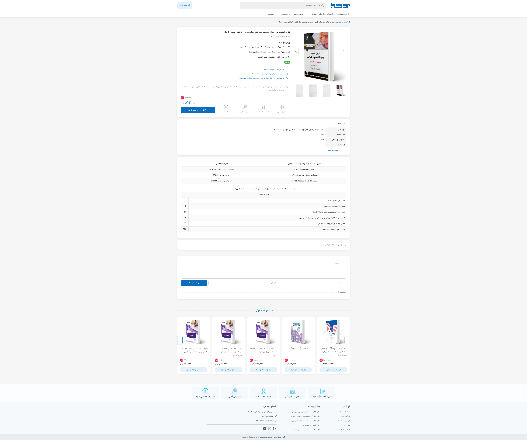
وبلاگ (329, 14)
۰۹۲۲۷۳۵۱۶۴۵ (268, 416)
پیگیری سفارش (317, 14)
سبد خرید (183, 5)
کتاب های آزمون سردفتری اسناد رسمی (305, 416)
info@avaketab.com (265, 420)
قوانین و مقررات (344, 420)
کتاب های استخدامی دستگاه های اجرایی (305, 420)
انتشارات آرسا (336, 22)
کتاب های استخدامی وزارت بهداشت (307, 429)
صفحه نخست (342, 14)
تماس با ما (345, 429)
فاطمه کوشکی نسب (328, 244)
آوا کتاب (347, 22)
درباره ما (347, 425)
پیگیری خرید (345, 416)
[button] (343, 51)
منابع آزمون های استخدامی (310, 425)
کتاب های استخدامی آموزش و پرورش (306, 411)
